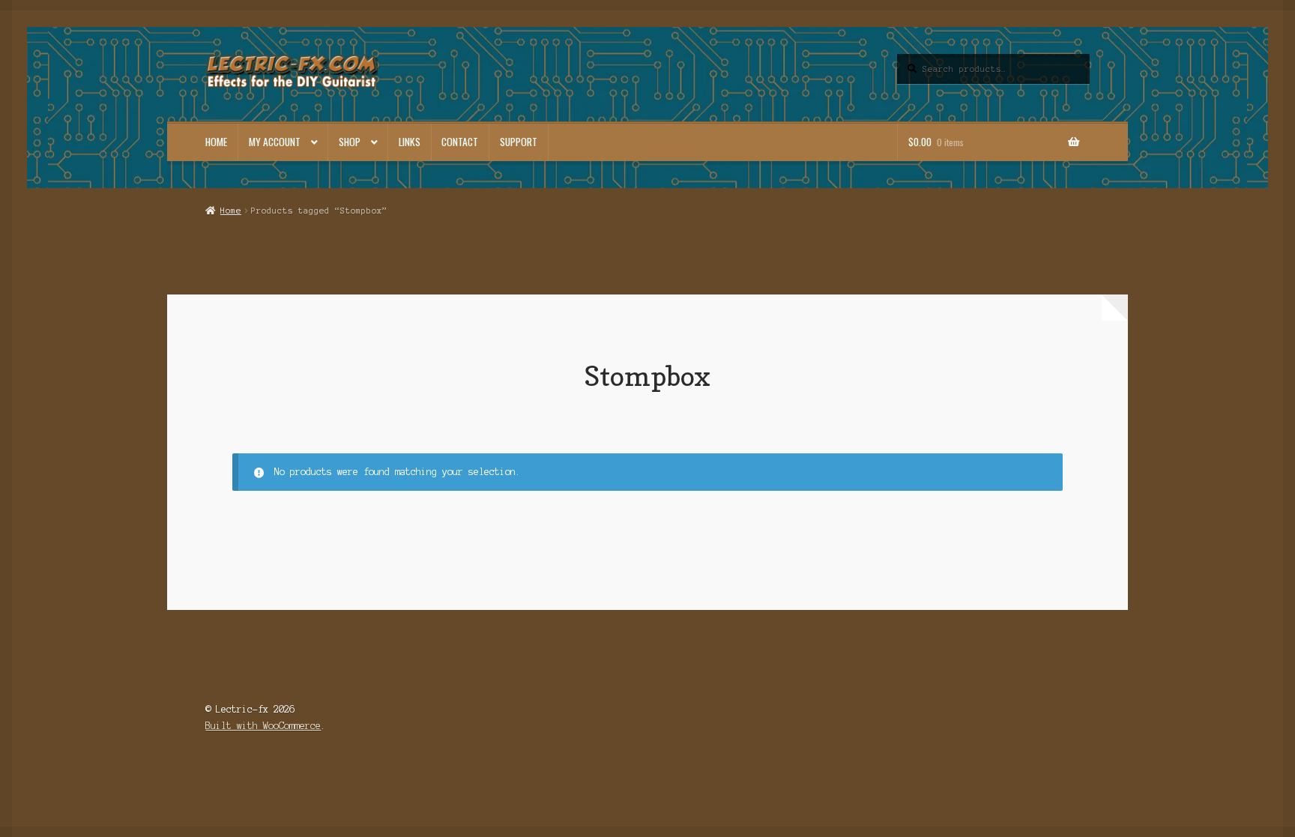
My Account (275, 141)
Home (216, 141)
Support (518, 141)
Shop (349, 141)
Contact (459, 141)
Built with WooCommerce (263, 726)
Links (409, 141)
